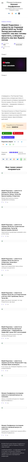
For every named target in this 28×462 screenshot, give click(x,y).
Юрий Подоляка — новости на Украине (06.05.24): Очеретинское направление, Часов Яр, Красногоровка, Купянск (12, 227)
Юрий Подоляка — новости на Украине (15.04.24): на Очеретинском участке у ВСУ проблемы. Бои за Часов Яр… (13, 295)
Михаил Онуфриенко (14, 5)
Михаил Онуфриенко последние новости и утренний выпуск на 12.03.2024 (12, 394)
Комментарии (8, 137)
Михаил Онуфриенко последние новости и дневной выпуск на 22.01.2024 (12, 427)
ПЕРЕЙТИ (15, 127)
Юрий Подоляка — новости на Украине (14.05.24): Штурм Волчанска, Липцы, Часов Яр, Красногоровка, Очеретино (11, 193)
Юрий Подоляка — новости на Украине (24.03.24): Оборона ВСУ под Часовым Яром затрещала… (13, 362)
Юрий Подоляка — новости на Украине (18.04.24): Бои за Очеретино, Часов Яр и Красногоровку (11, 261)
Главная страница (6, 21)
